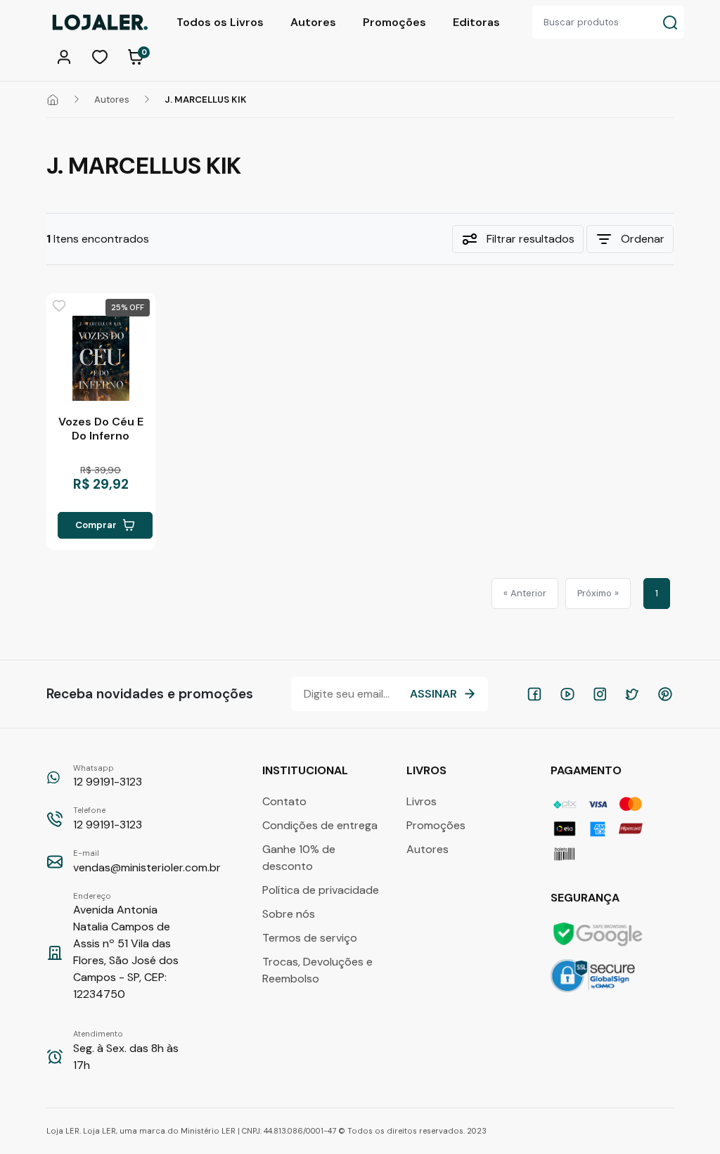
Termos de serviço (309, 937)
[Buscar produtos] (670, 22)
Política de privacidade (320, 890)
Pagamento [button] (587, 770)
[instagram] (600, 694)
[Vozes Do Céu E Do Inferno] (100, 358)
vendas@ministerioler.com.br (147, 861)
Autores (313, 22)
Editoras (476, 22)
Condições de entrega (320, 825)
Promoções (394, 22)
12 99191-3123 (107, 776)
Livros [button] (427, 770)
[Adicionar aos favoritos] (59, 306)
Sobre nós (288, 913)
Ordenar (642, 238)
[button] (65, 55)
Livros (421, 801)
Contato (284, 801)
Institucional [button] (306, 770)
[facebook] (534, 694)
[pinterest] (665, 694)
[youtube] (567, 694)
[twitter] (632, 694)
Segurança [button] (586, 897)
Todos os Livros (220, 22)
